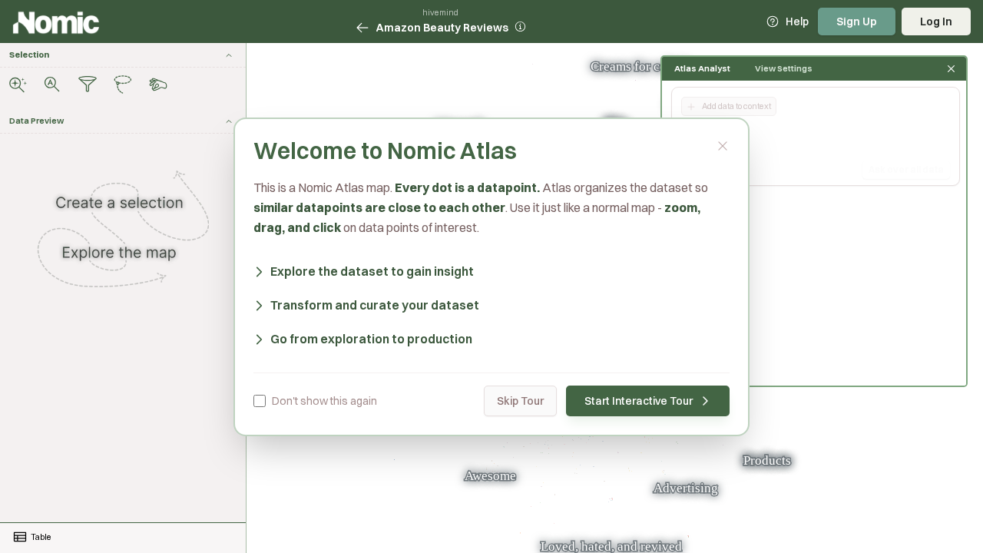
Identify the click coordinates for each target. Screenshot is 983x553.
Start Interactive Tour (638, 401)
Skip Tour (520, 401)
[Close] (723, 145)
